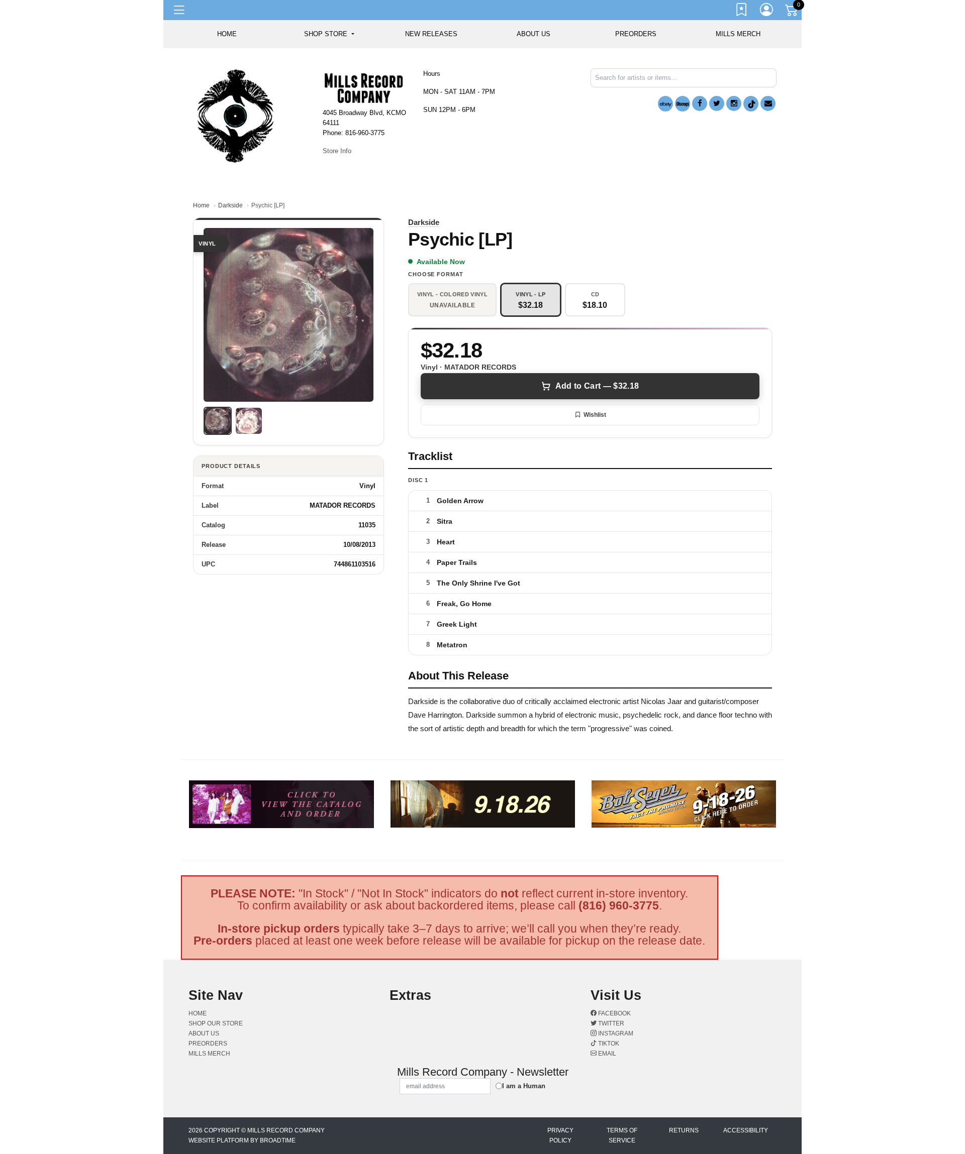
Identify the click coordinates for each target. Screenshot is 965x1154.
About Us (533, 34)
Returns (684, 1130)
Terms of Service (622, 1135)
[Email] (768, 103)
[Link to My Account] (767, 12)
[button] (329, 34)
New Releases (431, 34)
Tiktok (608, 1043)
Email (606, 1053)
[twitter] (716, 103)
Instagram (615, 1033)
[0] (792, 12)
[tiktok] (750, 103)
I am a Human (523, 1086)
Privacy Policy (560, 1135)
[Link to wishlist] (742, 12)
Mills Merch (738, 34)
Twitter (610, 1023)
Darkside (230, 205)
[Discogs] (682, 103)
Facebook (614, 1013)
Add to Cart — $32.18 (597, 386)
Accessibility (745, 1130)
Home (201, 205)
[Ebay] (665, 103)
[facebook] (699, 103)
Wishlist (595, 414)
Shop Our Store (215, 1023)
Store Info (337, 151)
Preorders (635, 34)
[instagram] (733, 103)
